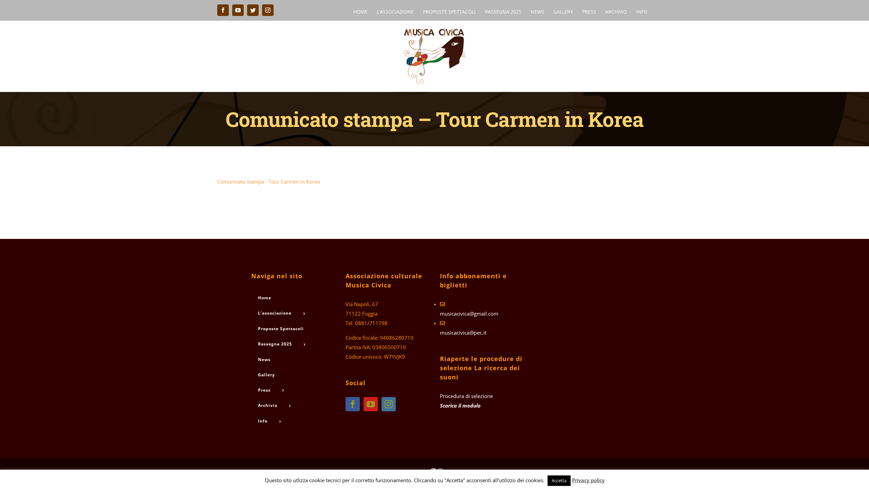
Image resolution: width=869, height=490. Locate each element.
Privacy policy (588, 480)
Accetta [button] (559, 480)
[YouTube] (371, 404)
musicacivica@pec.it (463, 332)
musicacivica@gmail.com (469, 313)
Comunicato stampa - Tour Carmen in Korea (268, 181)
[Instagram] (389, 404)
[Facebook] (353, 404)
